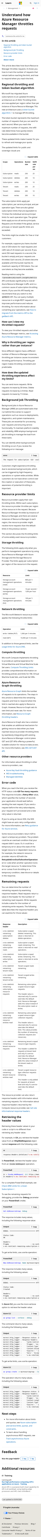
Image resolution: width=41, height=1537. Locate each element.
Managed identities (14, 777)
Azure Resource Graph (11, 691)
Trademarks (6, 1534)
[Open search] (30, 3)
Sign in (36, 3)
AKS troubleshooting (15, 773)
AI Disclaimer (7, 1524)
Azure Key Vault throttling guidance (21, 770)
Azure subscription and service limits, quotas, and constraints (21, 1425)
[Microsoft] (20, 3)
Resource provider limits (13, 53)
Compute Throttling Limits (22, 667)
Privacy (15, 1527)
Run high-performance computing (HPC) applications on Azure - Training (18, 1483)
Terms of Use (30, 1530)
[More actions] (37, 8)
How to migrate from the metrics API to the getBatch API (19, 313)
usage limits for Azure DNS (13, 646)
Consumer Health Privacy (11, 1530)
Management (13, 8)
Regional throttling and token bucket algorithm (18, 46)
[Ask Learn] (33, 8)
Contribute (6, 1527)
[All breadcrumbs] (4, 8)
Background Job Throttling (14, 50)
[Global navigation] (2, 3)
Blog (32, 1524)
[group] (20, 459)
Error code (8, 56)
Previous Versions (21, 1524)
